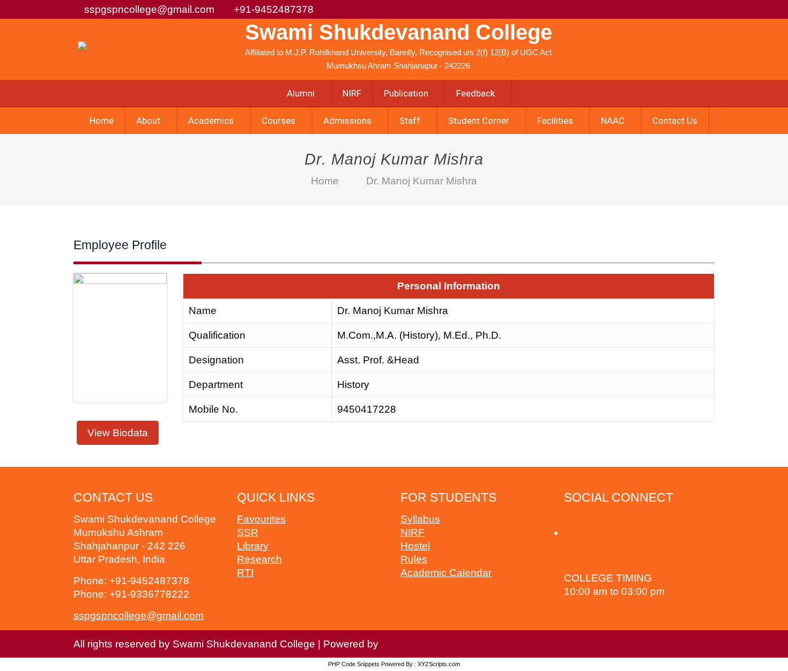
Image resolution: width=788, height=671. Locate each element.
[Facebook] (571, 519)
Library (253, 545)
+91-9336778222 (149, 594)
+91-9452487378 (274, 9)
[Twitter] (585, 519)
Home (325, 181)
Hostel (415, 545)
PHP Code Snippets (354, 664)
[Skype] (599, 519)
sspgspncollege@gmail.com (149, 9)
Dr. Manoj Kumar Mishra (421, 181)
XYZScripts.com (439, 664)
